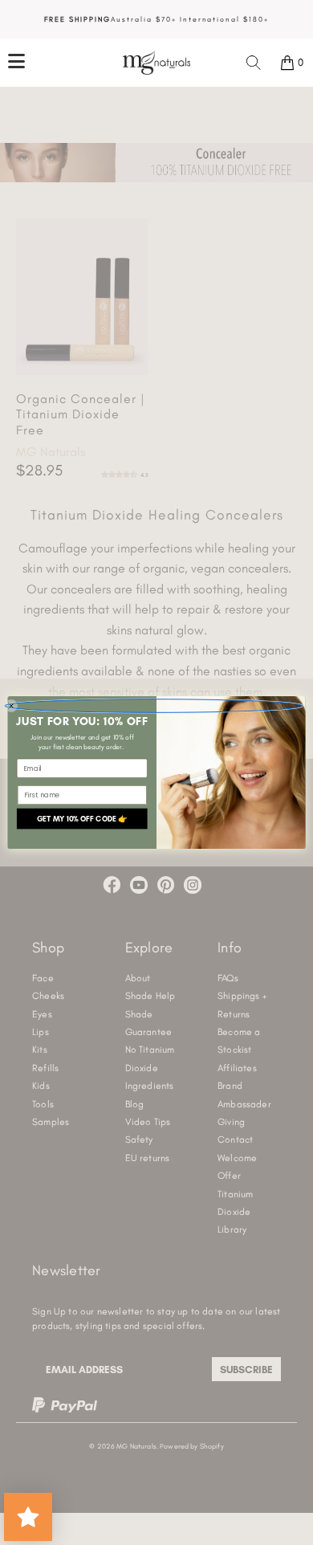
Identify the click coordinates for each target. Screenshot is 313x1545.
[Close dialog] (154, 706)
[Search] (253, 63)
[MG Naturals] (157, 63)
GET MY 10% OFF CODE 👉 (82, 818)
